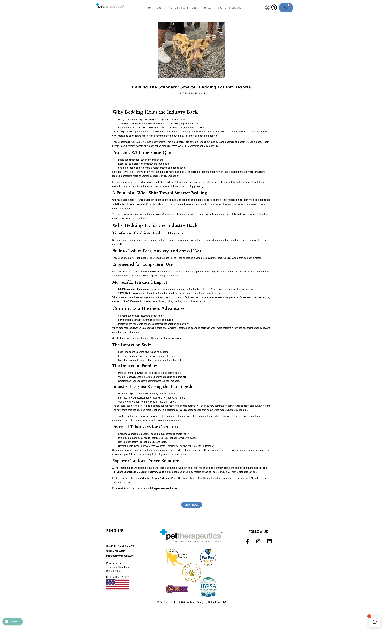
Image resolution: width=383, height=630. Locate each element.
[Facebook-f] (247, 541)
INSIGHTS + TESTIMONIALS (230, 8)
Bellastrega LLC (217, 602)
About (195, 8)
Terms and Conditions (117, 567)
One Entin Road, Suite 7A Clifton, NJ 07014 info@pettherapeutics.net (120, 551)
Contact (208, 8)
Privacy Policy (113, 563)
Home (150, 8)
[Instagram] (258, 541)
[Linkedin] (269, 541)
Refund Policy (113, 571)
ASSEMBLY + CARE (179, 8)
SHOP (159, 8)
